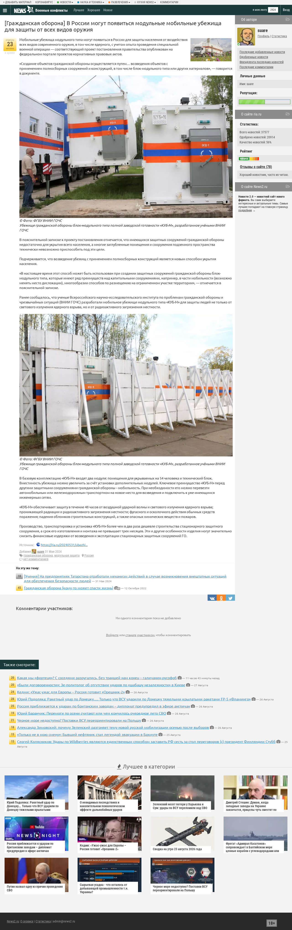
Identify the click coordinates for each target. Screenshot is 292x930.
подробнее (245, 210)
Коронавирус (44, 2)
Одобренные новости (254, 57)
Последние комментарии (256, 67)
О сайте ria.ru (251, 114)
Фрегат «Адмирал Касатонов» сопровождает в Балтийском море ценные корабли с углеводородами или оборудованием (252, 849)
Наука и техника (91, 2)
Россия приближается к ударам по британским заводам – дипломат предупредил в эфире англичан (103, 706)
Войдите (112, 635)
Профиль (264, 36)
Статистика (279, 36)
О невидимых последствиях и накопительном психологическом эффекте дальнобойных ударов (102, 806)
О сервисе (27, 921)
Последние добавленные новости (262, 52)
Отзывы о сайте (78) (256, 167)
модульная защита (67, 555)
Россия (89, 555)
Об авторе (249, 19)
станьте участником (139, 635)
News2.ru (13, 921)
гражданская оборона (38, 555)
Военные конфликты (51, 10)
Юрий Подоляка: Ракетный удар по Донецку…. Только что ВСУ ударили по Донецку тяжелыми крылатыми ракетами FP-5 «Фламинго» (134, 699)
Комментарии (169, 2)
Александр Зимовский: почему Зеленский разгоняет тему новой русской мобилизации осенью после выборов (113, 727)
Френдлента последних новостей (262, 62)
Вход (286, 10)
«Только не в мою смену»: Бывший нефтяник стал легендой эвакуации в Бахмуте (87, 734)
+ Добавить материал (17, 2)
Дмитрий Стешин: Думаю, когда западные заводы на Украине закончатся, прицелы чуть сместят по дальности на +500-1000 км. (251, 808)
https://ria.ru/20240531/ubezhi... (64, 545)
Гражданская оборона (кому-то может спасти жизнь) (68, 587)
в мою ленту (260, 9)
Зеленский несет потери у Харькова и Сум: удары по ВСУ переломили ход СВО (180, 806)
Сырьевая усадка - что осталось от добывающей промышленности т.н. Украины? (104, 888)
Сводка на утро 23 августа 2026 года (177, 849)
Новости (65, 2)
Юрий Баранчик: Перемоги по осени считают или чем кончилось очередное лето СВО (91, 713)
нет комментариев (35, 559)
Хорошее (93, 10)
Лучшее (78, 10)
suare (40, 551)
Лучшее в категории (148, 766)
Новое (107, 10)
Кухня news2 (145, 2)
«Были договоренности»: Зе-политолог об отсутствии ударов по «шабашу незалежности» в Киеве (101, 684)
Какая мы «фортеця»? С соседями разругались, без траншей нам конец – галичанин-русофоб (97, 677)
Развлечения (119, 2)
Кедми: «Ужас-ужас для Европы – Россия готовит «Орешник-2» (71, 691)
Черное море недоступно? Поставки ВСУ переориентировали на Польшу (79, 720)
